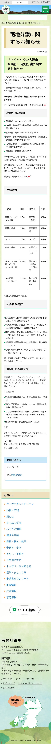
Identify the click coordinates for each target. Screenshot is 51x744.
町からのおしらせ (11, 448)
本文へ (6, 2)
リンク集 (30, 679)
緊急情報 (11, 597)
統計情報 (11, 591)
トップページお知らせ (18, 566)
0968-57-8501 (16, 475)
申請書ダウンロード (17, 578)
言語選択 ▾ (20, 2)
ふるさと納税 (13, 529)
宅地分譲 (35, 444)
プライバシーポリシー (13, 679)
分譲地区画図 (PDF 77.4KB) (16, 177)
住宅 (29, 444)
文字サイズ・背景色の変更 (41, 2)
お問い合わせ (9, 687)
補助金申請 (12, 535)
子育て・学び (13, 547)
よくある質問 (13, 522)
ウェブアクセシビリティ (20, 504)
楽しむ (10, 516)
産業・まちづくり (11, 444)
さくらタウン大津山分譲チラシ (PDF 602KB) (23, 105)
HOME (4, 23)
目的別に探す (13, 560)
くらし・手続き (15, 553)
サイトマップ (9, 683)
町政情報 (22, 444)
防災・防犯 (12, 510)
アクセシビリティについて (30, 683)
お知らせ (12, 23)
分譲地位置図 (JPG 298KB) (15, 296)
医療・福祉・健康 (16, 541)
